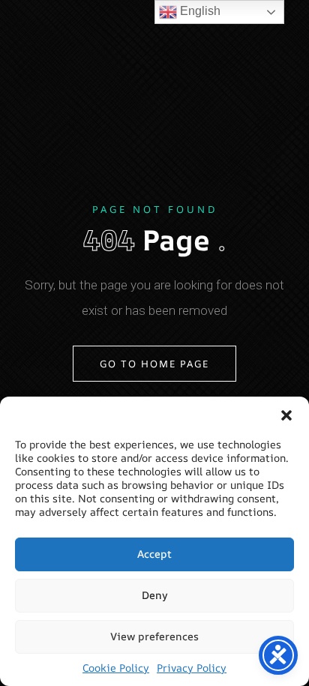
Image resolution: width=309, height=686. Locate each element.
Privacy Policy (191, 668)
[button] (286, 415)
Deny (155, 595)
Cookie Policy (115, 668)
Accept (154, 554)
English (198, 10)
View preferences (154, 636)
